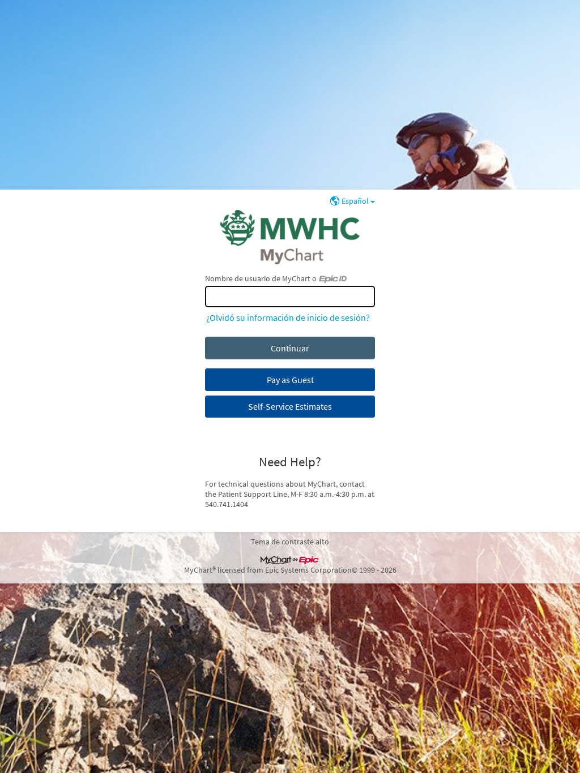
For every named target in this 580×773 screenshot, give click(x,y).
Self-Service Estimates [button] (290, 406)
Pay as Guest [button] (290, 379)
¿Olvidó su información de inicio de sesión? (288, 317)
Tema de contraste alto (290, 541)
